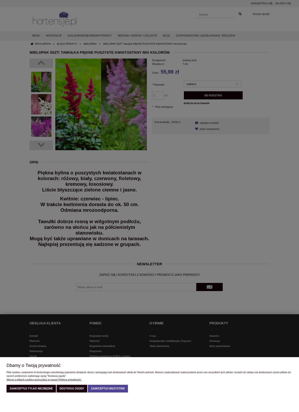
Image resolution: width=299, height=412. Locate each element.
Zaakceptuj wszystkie (108, 388)
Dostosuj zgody (72, 388)
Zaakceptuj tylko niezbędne (31, 388)
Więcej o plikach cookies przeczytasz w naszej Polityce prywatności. (44, 379)
